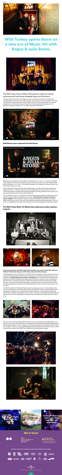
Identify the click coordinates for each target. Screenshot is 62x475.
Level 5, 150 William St (27, 439)
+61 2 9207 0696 (48, 438)
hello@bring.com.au (49, 439)
